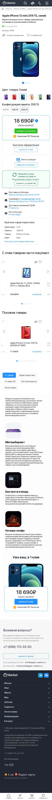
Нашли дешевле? (26, 125)
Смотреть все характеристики (19, 241)
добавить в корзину (26, 131)
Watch (7, 692)
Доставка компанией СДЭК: (22, 205)
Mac (6, 697)
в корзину (37, 294)
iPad (6, 688)
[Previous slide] (4, 272)
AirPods (8, 702)
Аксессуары (10, 711)
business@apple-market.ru (29, 666)
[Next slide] (48, 272)
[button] (20, 796)
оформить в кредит (26, 164)
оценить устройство (26, 183)
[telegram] (40, 675)
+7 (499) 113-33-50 (17, 647)
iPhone (7, 683)
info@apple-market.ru (35, 662)
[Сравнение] (35, 262)
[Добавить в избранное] (3, 262)
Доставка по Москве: (19, 192)
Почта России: (15, 212)
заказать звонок (26, 656)
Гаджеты (9, 707)
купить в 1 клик (26, 149)
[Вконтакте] (46, 675)
